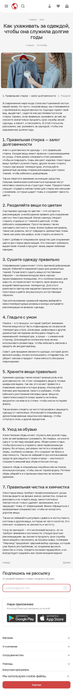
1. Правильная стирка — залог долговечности (29, 95)
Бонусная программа (16, 669)
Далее (66, 562)
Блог (42, 19)
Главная (33, 19)
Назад (6, 562)
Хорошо (36, 684)
